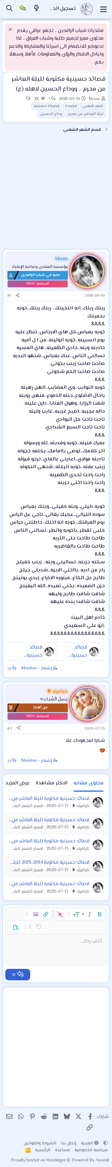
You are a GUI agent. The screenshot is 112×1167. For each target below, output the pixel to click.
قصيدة (71, 106)
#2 (9, 728)
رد (9, 668)
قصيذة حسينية (46, 106)
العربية (87, 1143)
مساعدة (62, 1150)
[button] (99, 914)
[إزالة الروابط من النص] (60, 914)
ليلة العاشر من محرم (85, 114)
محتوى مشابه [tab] (88, 783)
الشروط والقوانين (40, 1143)
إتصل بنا (68, 1143)
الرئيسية (42, 1150)
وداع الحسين (51, 114)
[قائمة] (103, 9)
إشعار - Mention (36, 668)
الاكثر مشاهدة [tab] (51, 783)
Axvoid (102, 1160)
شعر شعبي (92, 106)
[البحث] (9, 9)
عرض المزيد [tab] (17, 783)
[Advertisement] (56, 194)
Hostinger (56, 1160)
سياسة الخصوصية (91, 1150)
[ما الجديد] (37, 9)
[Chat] (23, 9)
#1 (9, 296)
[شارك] (17, 296)
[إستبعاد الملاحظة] (11, 30)
